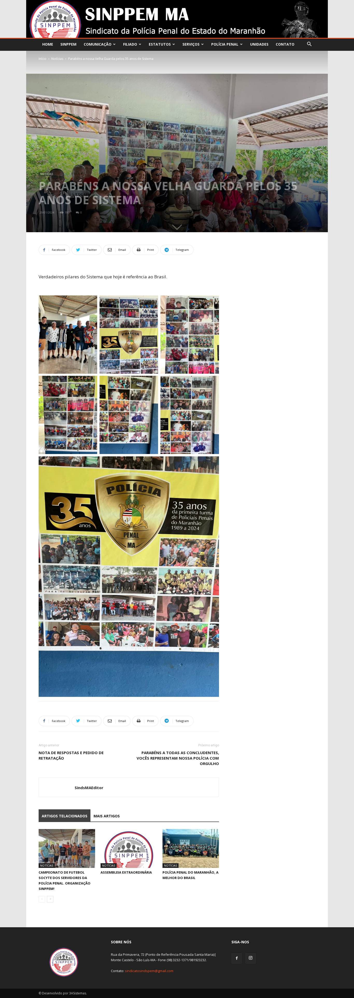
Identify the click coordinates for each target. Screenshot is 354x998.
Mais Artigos (107, 815)
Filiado (130, 44)
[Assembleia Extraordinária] (129, 848)
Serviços (191, 44)
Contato (285, 44)
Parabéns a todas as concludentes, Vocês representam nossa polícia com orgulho (178, 758)
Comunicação (97, 44)
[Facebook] (236, 958)
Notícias (57, 58)
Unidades (259, 44)
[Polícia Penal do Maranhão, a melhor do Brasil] (190, 848)
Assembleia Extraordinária (126, 872)
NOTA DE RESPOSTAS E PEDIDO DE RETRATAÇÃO (71, 755)
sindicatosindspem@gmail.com (149, 970)
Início (42, 58)
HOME (47, 44)
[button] (309, 44)
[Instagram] (250, 958)
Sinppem (68, 44)
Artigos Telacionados (64, 815)
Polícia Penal (224, 44)
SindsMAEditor (89, 787)
